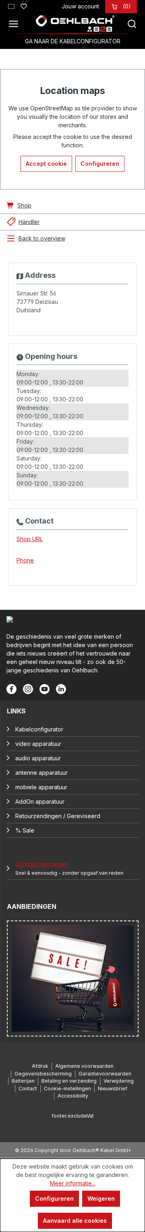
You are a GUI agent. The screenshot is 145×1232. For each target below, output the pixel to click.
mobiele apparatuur (41, 787)
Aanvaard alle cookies (75, 1220)
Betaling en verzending (69, 1081)
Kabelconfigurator (39, 729)
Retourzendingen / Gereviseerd (57, 816)
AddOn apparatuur (39, 801)
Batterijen (23, 1081)
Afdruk (40, 1066)
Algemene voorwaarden (84, 1066)
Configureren (100, 163)
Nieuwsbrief (112, 1088)
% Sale (24, 830)
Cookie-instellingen (67, 1088)
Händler (29, 221)
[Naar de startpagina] (75, 23)
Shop (24, 205)
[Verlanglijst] (23, 5)
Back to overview (42, 238)
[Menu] (15, 24)
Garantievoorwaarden (105, 1074)
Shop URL (30, 539)
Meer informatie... (72, 1183)
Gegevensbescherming (43, 1074)
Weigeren (101, 1198)
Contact (28, 1088)
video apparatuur (38, 743)
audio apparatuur (38, 758)
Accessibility (73, 1096)
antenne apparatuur (41, 772)
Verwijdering (119, 1081)
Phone (25, 560)
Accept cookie (46, 163)
